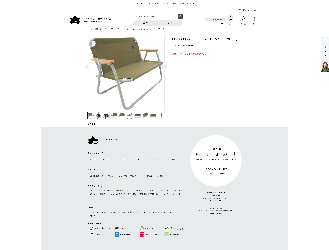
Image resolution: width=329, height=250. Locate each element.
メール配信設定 (148, 176)
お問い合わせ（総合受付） (98, 194)
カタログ (129, 190)
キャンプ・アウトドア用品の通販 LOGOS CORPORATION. (216, 211)
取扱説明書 (107, 190)
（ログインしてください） (162, 159)
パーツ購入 (150, 190)
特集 (123, 212)
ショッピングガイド (118, 194)
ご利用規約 (132, 194)
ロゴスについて (102, 212)
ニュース (165, 194)
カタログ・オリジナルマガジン (164, 212)
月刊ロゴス (115, 212)
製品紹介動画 (118, 190)
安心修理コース (162, 190)
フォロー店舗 (122, 176)
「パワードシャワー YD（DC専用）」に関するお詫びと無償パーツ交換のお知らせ (163, 3)
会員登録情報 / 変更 (96, 176)
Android (221, 173)
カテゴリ (146, 23)
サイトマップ (175, 194)
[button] (164, 66)
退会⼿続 (160, 176)
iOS (210, 173)
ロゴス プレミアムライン (136, 159)
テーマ (170, 23)
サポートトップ (94, 190)
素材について (94, 216)
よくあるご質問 (176, 190)
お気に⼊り (110, 176)
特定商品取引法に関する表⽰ (149, 194)
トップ (91, 212)
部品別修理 (139, 190)
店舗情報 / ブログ (134, 212)
